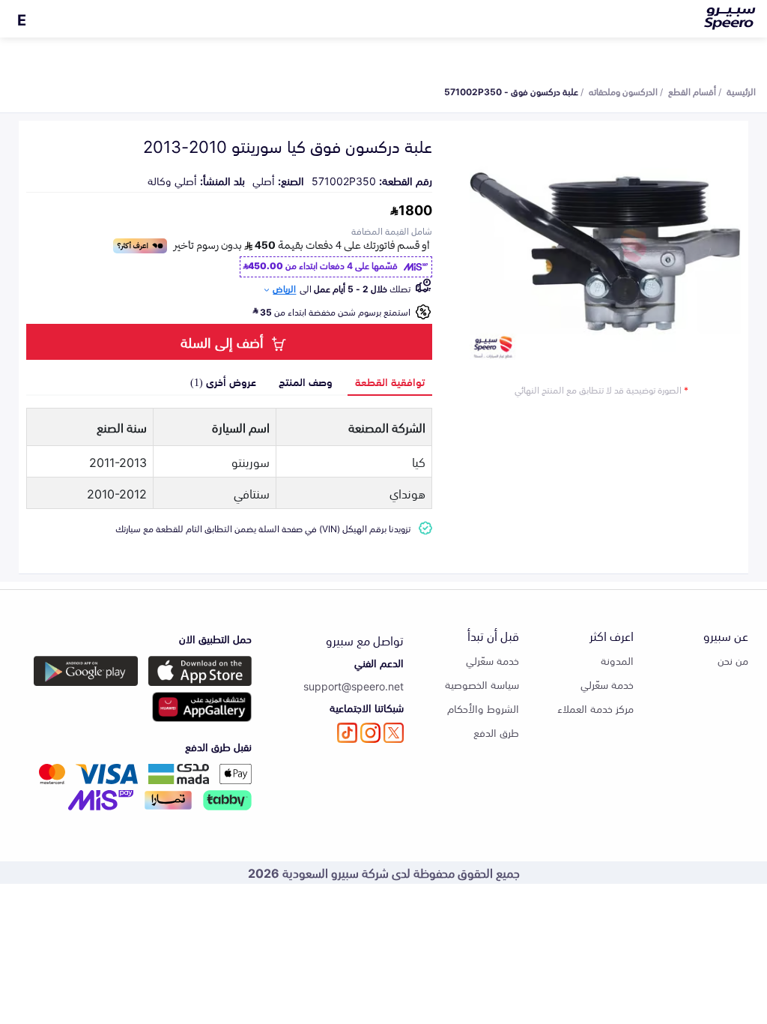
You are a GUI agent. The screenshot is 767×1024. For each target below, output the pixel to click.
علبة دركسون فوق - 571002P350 (511, 91)
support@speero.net (353, 685)
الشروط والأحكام (483, 708)
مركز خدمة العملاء (595, 708)
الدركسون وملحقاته (623, 91)
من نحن (733, 660)
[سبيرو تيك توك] (347, 733)
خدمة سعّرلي (607, 684)
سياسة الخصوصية (482, 684)
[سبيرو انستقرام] (370, 733)
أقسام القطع (692, 91)
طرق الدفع (496, 732)
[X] (394, 733)
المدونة (617, 660)
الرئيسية (741, 91)
